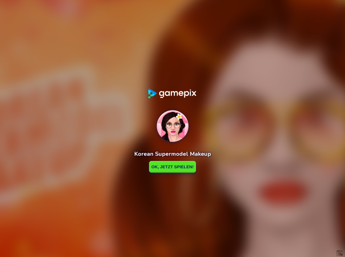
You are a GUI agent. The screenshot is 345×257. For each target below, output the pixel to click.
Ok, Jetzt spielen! (172, 166)
